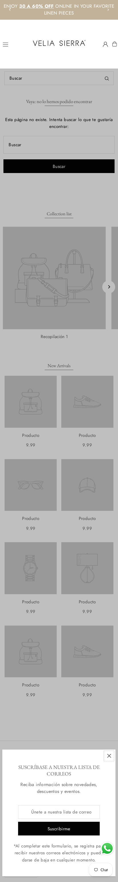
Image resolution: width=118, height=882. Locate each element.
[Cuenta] (105, 44)
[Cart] (114, 44)
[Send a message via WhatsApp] (107, 848)
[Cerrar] (109, 756)
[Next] (108, 10)
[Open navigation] (13, 44)
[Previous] (10, 10)
